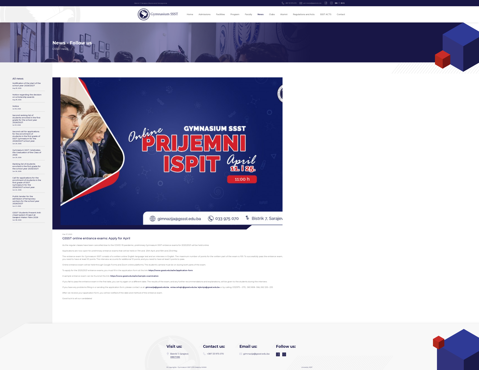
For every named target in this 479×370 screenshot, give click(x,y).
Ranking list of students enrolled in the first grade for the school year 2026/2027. (26, 167)
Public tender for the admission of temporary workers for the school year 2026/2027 (25, 201)
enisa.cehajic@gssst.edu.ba (183, 287)
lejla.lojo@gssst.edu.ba (209, 287)
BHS (343, 3)
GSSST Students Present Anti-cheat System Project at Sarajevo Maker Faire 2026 (26, 216)
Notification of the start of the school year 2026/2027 (26, 85)
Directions (175, 357)
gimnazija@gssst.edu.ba (312, 3)
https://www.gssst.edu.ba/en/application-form (170, 270)
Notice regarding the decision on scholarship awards (26, 97)
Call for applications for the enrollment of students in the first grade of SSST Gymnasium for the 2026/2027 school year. (26, 184)
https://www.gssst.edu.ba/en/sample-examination (134, 276)
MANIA (204, 367)
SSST (310, 367)
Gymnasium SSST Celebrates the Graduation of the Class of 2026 (26, 153)
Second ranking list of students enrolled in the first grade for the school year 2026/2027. (26, 120)
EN (336, 3)
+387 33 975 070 (215, 354)
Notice (16, 107)
